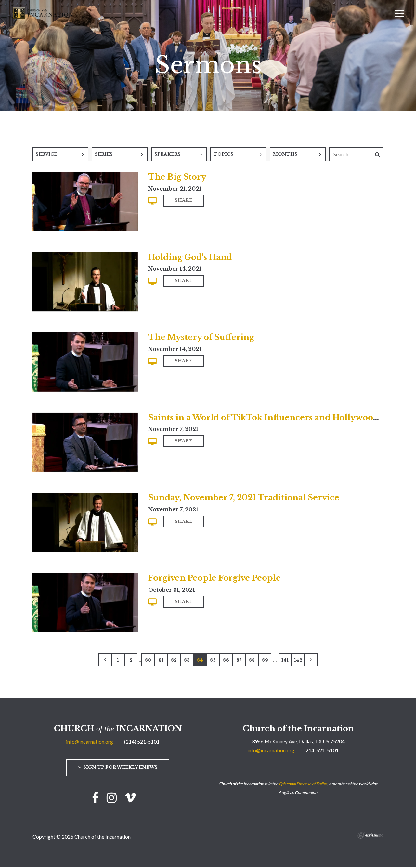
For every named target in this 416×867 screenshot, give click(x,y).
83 (187, 660)
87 (238, 660)
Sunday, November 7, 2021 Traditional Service (243, 497)
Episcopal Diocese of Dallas (303, 783)
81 (161, 660)
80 (148, 660)
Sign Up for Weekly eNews (120, 767)
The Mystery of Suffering (201, 337)
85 (213, 660)
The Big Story (177, 177)
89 (265, 660)
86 (226, 660)
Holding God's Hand (190, 257)
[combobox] (60, 154)
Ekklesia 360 (371, 835)
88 (252, 660)
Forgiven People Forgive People (214, 578)
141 (285, 660)
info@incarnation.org (89, 741)
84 (200, 660)
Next (311, 659)
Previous (104, 659)
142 (298, 660)
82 (174, 660)
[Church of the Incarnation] (43, 12)
